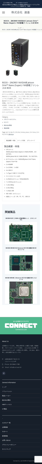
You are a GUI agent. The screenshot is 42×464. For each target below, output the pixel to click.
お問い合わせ (6, 440)
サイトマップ (6, 449)
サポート (5, 431)
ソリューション (7, 391)
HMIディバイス (7, 404)
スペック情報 (21, 140)
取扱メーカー (6, 396)
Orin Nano (33, 132)
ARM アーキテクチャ (10, 119)
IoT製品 (4, 409)
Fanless (23, 132)
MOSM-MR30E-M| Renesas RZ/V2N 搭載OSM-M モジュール (21, 248)
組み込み (11, 134)
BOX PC (6, 122)
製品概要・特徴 (10, 140)
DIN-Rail (17, 132)
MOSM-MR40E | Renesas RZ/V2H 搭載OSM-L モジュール (21, 278)
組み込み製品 (8, 125)
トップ (19, 28)
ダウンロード (31, 140)
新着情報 (5, 436)
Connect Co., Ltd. (17, 461)
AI (9, 132)
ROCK (6, 134)
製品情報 (6, 128)
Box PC (13, 132)
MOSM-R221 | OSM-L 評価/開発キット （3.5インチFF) (21, 219)
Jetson (27, 132)
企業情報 (5, 427)
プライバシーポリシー (9, 445)
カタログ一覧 (6, 423)
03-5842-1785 (8, 2)
